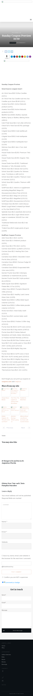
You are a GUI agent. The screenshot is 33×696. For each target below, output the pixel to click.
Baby (3, 657)
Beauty (4, 662)
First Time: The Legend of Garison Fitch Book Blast (15, 400)
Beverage (4, 664)
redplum (18, 382)
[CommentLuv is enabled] (12, 582)
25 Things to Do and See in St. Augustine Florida (16, 455)
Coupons (13, 42)
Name (4, 522)
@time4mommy (7, 567)
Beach (3, 659)
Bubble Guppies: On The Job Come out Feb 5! (6, 418)
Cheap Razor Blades (5, 398)
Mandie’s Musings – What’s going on (15, 418)
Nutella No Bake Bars (23, 398)
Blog (3, 647)
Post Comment (17, 572)
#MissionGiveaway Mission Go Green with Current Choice (24, 418)
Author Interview (6, 654)
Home (3, 646)
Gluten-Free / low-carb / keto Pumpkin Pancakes (16, 478)
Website (5, 542)
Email (4, 532)
